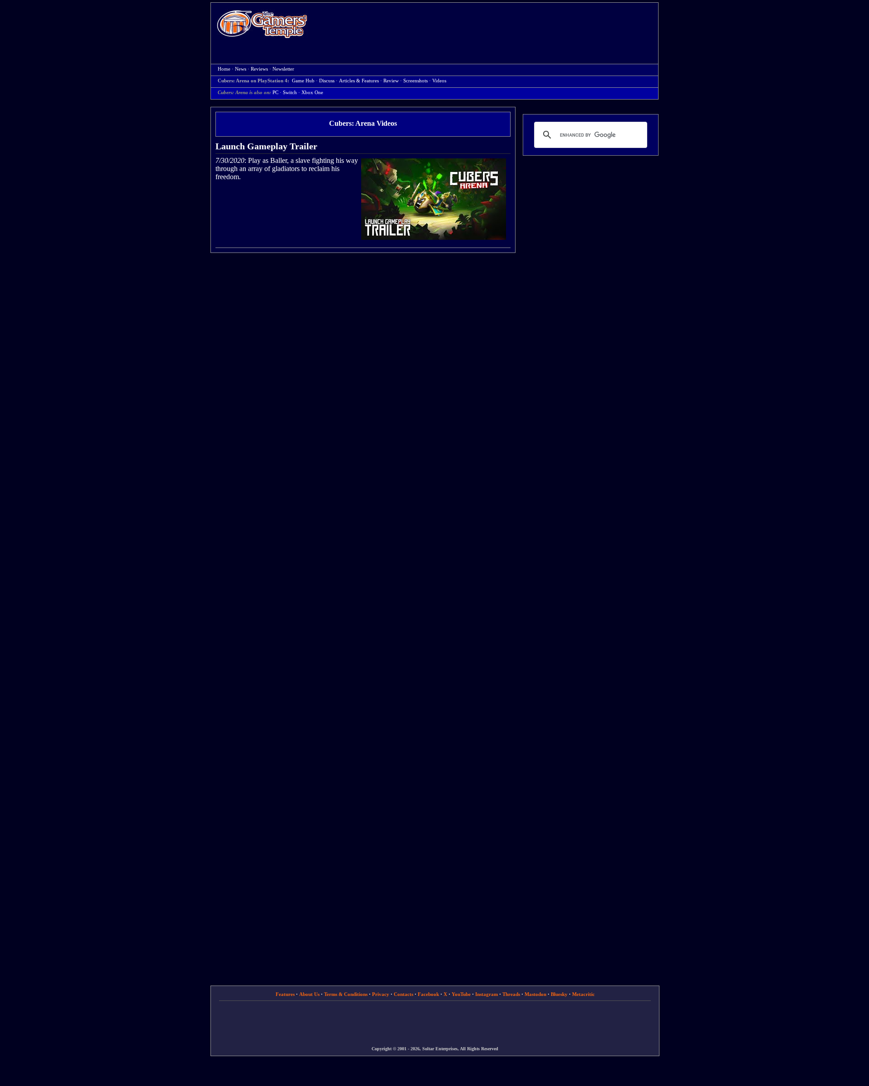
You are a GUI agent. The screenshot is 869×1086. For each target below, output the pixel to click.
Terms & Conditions (346, 994)
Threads (511, 994)
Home (262, 24)
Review (391, 80)
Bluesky (559, 994)
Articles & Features (359, 80)
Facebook (428, 994)
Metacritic (583, 994)
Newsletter (283, 69)
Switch (290, 92)
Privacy (380, 994)
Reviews (259, 69)
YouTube (461, 994)
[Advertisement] (487, 25)
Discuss (326, 80)
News (240, 69)
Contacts (403, 994)
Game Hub (303, 80)
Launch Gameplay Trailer (266, 146)
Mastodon (535, 994)
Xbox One (312, 92)
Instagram (486, 994)
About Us (309, 994)
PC (275, 92)
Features (285, 994)
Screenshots (415, 80)
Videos (439, 80)
